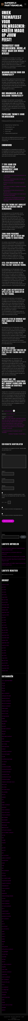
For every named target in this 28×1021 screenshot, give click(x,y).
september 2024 (5, 642)
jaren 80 (3, 847)
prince (3, 923)
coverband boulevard (6, 769)
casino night (7, 418)
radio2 (3, 939)
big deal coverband (6, 728)
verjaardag (4, 992)
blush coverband (5, 741)
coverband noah (5, 774)
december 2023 (5, 665)
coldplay (4, 764)
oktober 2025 (5, 609)
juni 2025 (4, 620)
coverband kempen (6, 771)
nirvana (3, 898)
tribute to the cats (6, 982)
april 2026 (4, 594)
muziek (15, 423)
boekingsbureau (5, 746)
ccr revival (4, 761)
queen (3, 931)
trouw (3, 984)
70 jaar (3, 685)
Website (3, 485)
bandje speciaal (5, 716)
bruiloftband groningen (7, 759)
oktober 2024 (5, 640)
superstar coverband (6, 971)
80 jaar (3, 688)
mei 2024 (4, 652)
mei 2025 (4, 622)
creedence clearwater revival (8, 781)
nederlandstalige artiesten (7, 895)
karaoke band (5, 860)
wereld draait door (6, 997)
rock (3, 944)
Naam (3, 471)
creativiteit (13, 418)
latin (3, 868)
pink (3, 921)
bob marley (4, 744)
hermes (3, 835)
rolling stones (5, 946)
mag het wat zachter (6, 880)
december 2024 (5, 635)
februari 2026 (5, 599)
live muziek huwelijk (6, 878)
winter (3, 999)
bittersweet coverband (7, 736)
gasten (13, 420)
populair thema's (10, 425)
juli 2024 (4, 647)
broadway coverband (6, 751)
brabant (3, 749)
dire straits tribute (6, 789)
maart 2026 (4, 597)
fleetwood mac (5, 827)
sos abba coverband (6, 964)
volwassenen (9, 428)
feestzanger (4, 825)
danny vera (4, 784)
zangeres (4, 1007)
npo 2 (3, 908)
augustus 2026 (5, 584)
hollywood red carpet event (17, 421)
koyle (3, 865)
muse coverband (5, 888)
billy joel (3, 733)
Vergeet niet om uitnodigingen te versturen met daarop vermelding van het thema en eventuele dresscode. (14, 199)
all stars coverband (6, 700)
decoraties (6, 420)
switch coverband (6, 977)
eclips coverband (6, 809)
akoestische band (6, 698)
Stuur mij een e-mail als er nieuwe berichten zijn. (12, 515)
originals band (5, 911)
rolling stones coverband (7, 949)
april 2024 (4, 655)
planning (4, 425)
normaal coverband (6, 906)
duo (3, 799)
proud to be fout (5, 928)
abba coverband (5, 693)
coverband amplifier (6, 766)
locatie (3, 423)
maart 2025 (4, 627)
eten (10, 420)
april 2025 (4, 625)
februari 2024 (5, 660)
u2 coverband (5, 987)
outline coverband (6, 913)
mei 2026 (4, 592)
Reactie (4, 454)
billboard (4, 731)
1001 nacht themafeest (7, 680)
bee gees (4, 723)
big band (4, 726)
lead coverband (5, 870)
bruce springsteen (6, 754)
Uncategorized (9, 416)
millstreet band (5, 885)
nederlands (4, 893)
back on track (5, 713)
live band (4, 875)
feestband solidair (6, 822)
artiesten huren (5, 711)
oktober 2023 (5, 670)
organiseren (19, 423)
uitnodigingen (20, 426)
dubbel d (4, 797)
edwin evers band (6, 812)
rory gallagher (5, 951)
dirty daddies (5, 792)
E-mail (3, 478)
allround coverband (6, 703)
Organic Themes (17, 1019)
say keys (4, 959)
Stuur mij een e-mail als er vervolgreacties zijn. (12, 509)
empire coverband (6, 814)
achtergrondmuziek (6, 695)
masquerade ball (9, 423)
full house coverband (6, 830)
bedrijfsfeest (4, 721)
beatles (3, 718)
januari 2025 (5, 632)
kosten (3, 863)
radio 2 (3, 933)
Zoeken (3, 534)
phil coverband (5, 918)
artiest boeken (5, 708)
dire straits (4, 787)
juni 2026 (4, 589)
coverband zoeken (6, 779)
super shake (4, 969)
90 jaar (3, 690)
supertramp (4, 974)
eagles (3, 802)
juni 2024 (4, 650)
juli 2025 (4, 617)
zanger (3, 1002)
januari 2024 (5, 663)
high (3, 837)
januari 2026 (5, 602)
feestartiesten (5, 819)
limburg (3, 873)
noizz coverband (5, 903)
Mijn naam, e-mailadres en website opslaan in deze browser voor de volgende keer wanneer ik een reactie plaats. (13, 496)
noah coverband (5, 901)
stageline (4, 966)
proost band (4, 926)
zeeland (3, 1009)
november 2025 (5, 607)
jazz (3, 852)
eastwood (4, 807)
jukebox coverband (6, 858)
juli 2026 (4, 587)
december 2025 (5, 604)
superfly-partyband (8, 411)
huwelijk (3, 840)
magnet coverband (6, 883)
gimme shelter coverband (7, 832)
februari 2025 (5, 630)
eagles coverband (6, 804)
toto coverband (5, 979)
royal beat (4, 956)
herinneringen (7, 421)
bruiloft (3, 756)
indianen (4, 842)
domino (3, 794)
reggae (3, 941)
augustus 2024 (5, 645)
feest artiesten (5, 817)
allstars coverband (6, 706)
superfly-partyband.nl (13, 4)
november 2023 (5, 668)
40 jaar (3, 683)
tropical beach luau (12, 426)
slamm (3, 961)
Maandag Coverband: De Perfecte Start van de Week (13, 556)
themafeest (16, 425)
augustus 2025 (5, 614)
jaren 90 (3, 850)
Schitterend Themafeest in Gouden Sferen (17, 433)
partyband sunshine (6, 916)
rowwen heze (5, 954)
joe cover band (5, 855)
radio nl (3, 936)
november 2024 (5, 637)
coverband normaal (6, 776)
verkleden (4, 428)
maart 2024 (4, 658)
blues (3, 738)
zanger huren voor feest (7, 1004)
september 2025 (5, 612)
